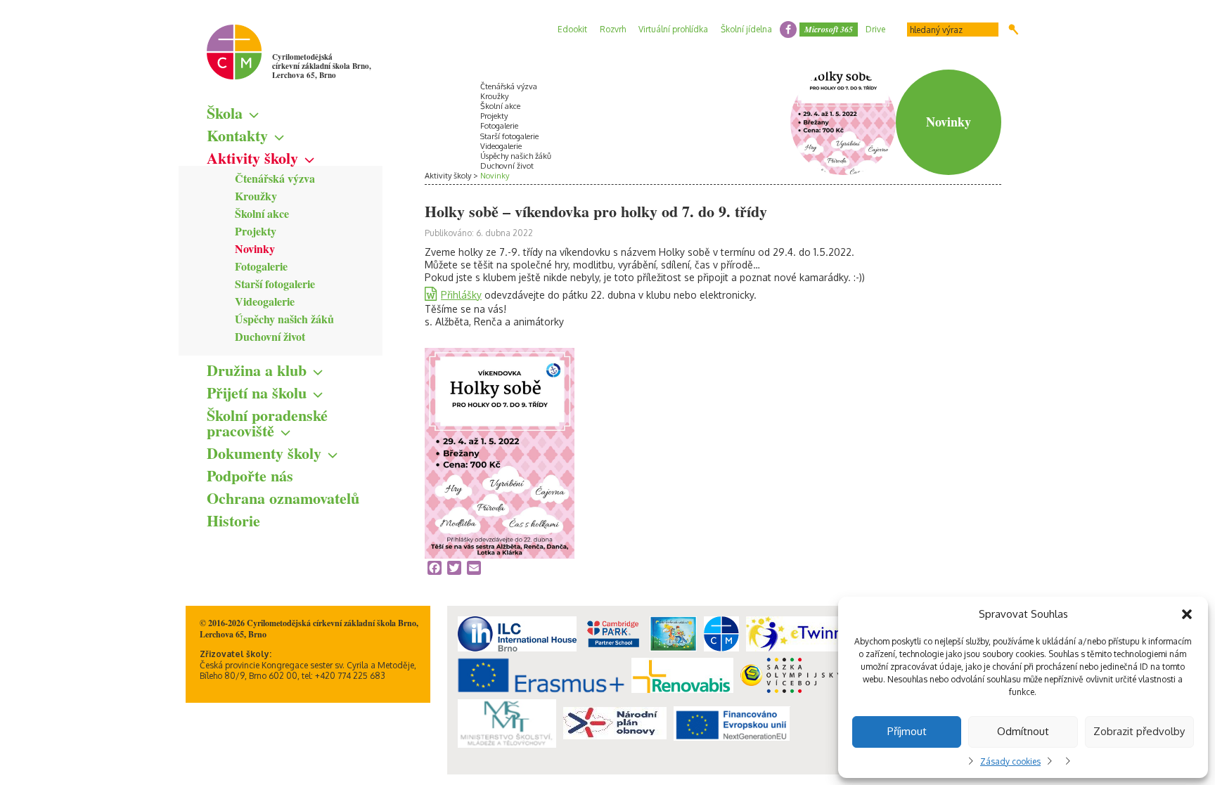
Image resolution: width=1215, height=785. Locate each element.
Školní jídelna (746, 29)
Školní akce (262, 213)
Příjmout (907, 731)
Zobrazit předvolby (1139, 731)
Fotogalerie (261, 266)
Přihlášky (461, 295)
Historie (233, 520)
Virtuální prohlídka (673, 29)
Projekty (255, 231)
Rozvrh (613, 29)
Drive (875, 29)
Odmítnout (1023, 731)
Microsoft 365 (828, 29)
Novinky (255, 248)
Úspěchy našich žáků (284, 319)
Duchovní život (270, 336)
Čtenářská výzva (275, 178)
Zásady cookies (1010, 761)
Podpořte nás (250, 475)
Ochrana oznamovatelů (283, 498)
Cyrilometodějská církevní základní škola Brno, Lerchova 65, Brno (321, 66)
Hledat (1013, 29)
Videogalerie (265, 301)
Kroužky (256, 196)
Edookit (572, 29)
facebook (788, 29)
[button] (1187, 614)
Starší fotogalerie (275, 283)
